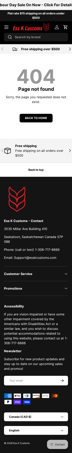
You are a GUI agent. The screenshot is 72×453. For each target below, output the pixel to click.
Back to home (36, 118)
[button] (65, 27)
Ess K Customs (21, 443)
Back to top (36, 169)
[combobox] (36, 37)
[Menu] (6, 27)
